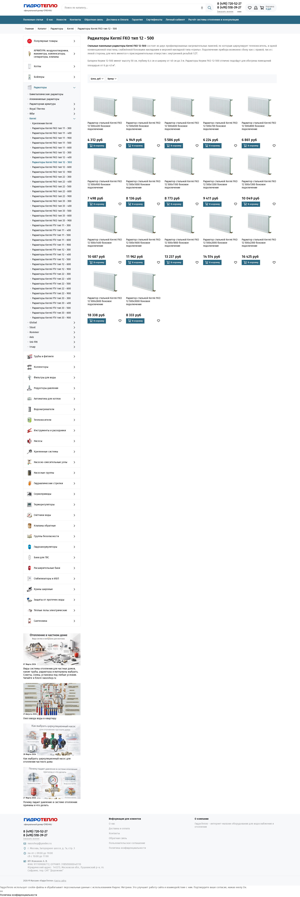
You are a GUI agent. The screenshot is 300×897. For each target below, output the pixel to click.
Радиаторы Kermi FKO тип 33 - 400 (52, 206)
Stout (32, 327)
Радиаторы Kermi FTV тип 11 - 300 (51, 225)
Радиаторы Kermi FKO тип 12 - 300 (51, 152)
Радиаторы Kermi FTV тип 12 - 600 (51, 264)
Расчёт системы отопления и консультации (213, 19)
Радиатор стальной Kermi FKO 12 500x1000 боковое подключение (143, 184)
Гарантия (137, 19)
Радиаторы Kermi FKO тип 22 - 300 (51, 176)
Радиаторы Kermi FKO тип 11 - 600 (52, 147)
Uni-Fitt (34, 342)
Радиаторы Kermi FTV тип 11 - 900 (51, 244)
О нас (50, 19)
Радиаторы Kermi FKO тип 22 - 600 (52, 191)
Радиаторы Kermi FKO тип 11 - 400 (52, 133)
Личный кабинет (175, 19)
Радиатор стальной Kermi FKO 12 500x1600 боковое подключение (143, 242)
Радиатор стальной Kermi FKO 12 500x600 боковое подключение (182, 126)
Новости (61, 19)
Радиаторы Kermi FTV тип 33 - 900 (51, 317)
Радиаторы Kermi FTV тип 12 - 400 (51, 254)
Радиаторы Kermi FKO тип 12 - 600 (52, 167)
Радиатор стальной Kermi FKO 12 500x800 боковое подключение (259, 126)
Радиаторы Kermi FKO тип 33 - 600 (52, 215)
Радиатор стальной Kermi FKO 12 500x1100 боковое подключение (182, 184)
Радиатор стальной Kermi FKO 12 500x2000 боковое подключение (220, 242)
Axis (32, 337)
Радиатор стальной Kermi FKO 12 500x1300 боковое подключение (259, 184)
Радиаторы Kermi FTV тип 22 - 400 (51, 278)
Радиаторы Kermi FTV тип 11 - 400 (51, 230)
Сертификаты (154, 19)
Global (33, 322)
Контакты (75, 19)
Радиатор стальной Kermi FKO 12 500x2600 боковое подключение (105, 301)
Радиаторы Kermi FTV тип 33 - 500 (51, 308)
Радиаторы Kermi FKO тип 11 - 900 (52, 138)
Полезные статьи (33, 19)
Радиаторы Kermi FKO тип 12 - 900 (52, 172)
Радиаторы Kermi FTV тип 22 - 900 (51, 293)
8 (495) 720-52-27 (229, 4)
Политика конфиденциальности (127, 848)
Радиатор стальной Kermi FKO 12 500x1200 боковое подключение (220, 184)
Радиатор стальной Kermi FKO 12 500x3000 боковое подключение (143, 301)
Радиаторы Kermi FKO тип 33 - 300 (51, 201)
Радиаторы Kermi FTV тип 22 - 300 (51, 274)
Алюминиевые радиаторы (44, 99)
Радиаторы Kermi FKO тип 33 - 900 (52, 220)
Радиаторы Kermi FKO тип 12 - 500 (52, 162)
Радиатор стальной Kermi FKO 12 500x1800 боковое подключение (182, 242)
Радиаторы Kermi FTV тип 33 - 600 (51, 312)
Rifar (32, 113)
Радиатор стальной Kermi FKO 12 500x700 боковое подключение (220, 126)
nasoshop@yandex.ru (40, 843)
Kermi (33, 118)
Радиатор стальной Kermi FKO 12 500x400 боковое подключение (105, 126)
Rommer (34, 332)
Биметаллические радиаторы (46, 94)
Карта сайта (60, 880)
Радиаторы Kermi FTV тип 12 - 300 (51, 249)
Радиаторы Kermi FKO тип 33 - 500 (51, 210)
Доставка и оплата (119, 828)
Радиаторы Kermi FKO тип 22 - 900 (52, 196)
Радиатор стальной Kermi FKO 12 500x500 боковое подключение (143, 126)
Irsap (32, 346)
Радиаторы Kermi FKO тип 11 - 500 (51, 142)
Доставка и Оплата (117, 19)
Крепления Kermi (42, 123)
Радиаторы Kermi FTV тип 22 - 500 (51, 283)
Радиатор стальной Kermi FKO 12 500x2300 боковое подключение (259, 242)
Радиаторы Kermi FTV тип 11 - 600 (51, 240)
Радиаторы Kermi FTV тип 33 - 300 (51, 298)
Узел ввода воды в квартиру (39, 718)
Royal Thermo (37, 108)
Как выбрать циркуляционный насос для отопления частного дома (46, 760)
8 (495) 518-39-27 (229, 7)
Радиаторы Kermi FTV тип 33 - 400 (51, 303)
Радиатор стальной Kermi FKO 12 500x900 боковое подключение (105, 184)
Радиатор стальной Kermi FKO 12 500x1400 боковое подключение (105, 242)
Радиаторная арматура (43, 104)
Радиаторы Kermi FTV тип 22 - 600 (51, 288)
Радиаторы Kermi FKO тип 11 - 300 (51, 128)
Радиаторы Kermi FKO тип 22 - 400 (52, 181)
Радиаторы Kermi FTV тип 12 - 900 (51, 269)
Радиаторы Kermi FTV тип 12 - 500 (51, 259)
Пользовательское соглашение (127, 843)
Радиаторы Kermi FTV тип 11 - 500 (51, 235)
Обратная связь (93, 19)
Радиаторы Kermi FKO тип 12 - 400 (52, 157)
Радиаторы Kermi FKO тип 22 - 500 (51, 186)
